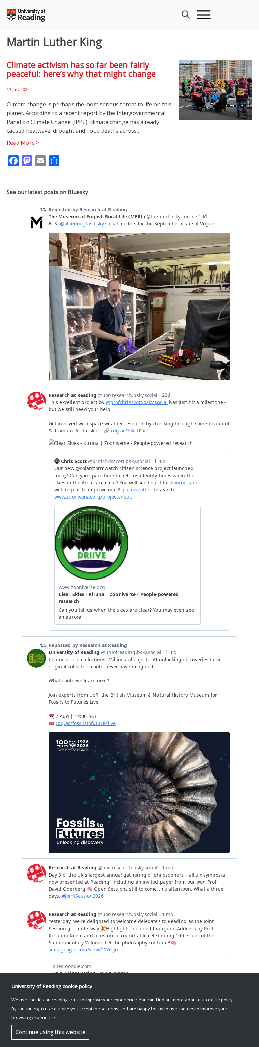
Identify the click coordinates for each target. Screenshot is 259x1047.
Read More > (23, 142)
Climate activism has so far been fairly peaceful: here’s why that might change (81, 69)
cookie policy (219, 1000)
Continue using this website (50, 1032)
